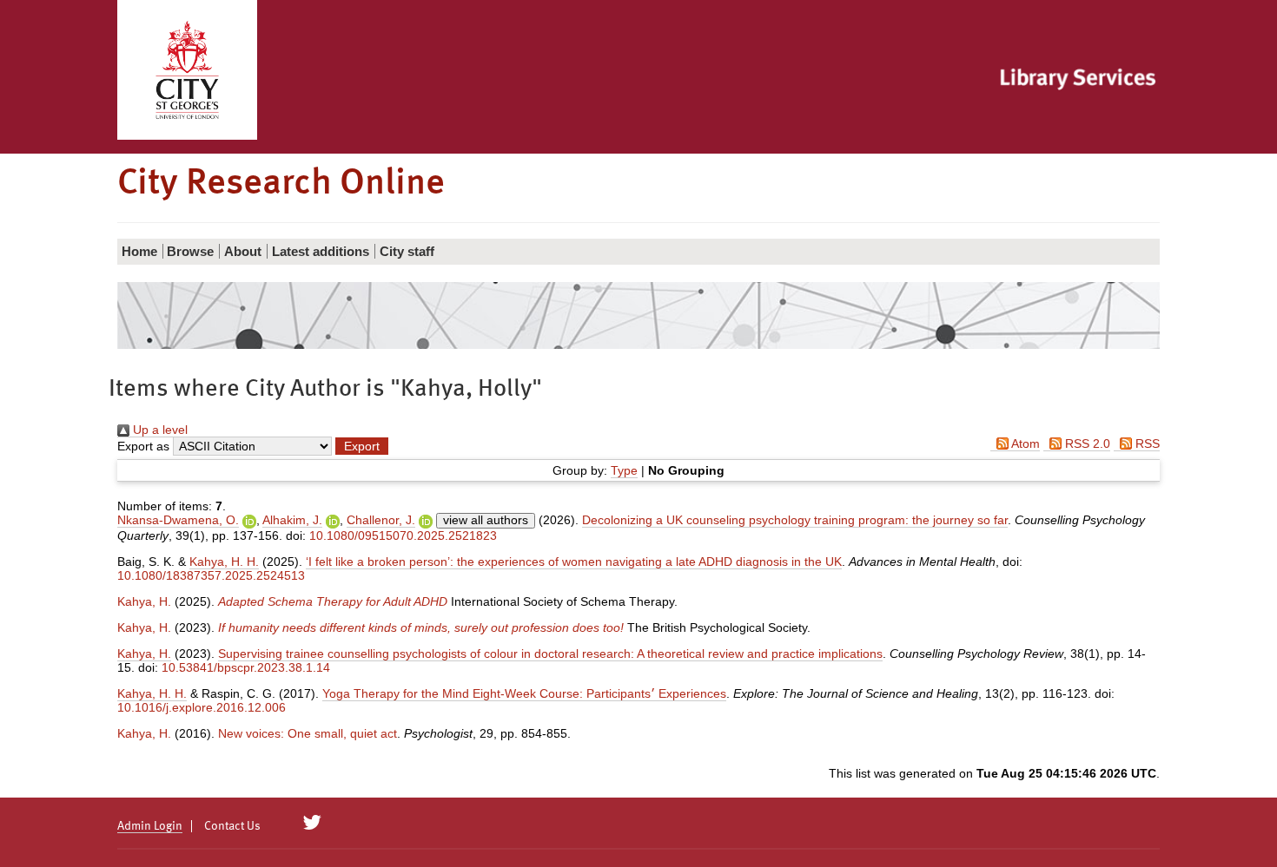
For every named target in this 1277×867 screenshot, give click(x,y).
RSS (1146, 443)
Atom (1024, 443)
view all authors (485, 520)
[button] (361, 446)
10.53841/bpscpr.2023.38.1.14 (246, 667)
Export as (143, 446)
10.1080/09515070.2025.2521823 (403, 535)
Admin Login (149, 826)
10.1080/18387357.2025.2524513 (211, 575)
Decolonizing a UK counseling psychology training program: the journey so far (795, 520)
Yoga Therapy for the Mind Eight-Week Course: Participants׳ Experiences (524, 693)
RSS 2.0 (1086, 443)
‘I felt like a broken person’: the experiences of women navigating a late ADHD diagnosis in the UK (574, 561)
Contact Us (232, 826)
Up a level (158, 430)
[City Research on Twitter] (312, 823)
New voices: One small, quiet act (307, 733)
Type (624, 470)
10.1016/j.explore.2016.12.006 (201, 707)
